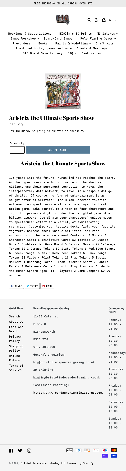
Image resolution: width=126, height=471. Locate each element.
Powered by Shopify (80, 463)
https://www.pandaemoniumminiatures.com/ (68, 392)
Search (14, 316)
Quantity (17, 143)
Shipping (38, 131)
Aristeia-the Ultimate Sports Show (63, 163)
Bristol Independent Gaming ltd (43, 463)
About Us (16, 321)
